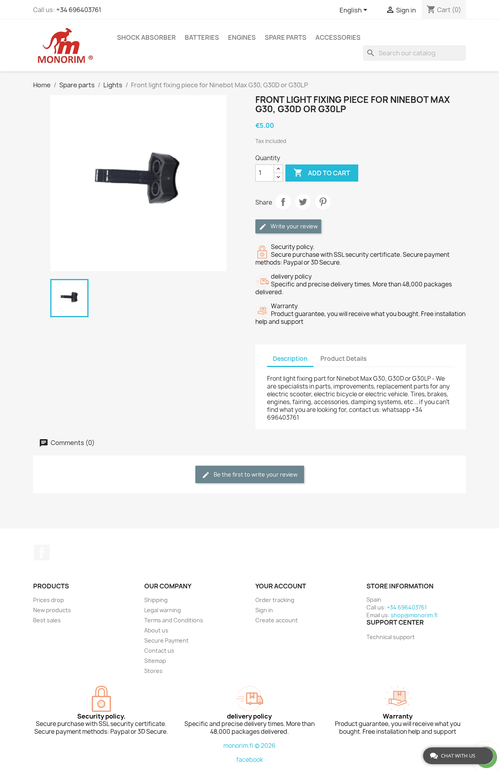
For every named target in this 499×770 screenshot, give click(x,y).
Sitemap (155, 660)
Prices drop (48, 600)
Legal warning (162, 610)
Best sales (47, 620)
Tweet (303, 202)
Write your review (293, 226)
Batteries (202, 37)
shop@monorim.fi (414, 615)
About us (156, 630)
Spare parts (285, 37)
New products (52, 610)
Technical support (390, 637)
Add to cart (322, 172)
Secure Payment (166, 640)
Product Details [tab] (343, 359)
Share (283, 202)
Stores (153, 671)
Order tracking (274, 600)
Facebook (42, 552)
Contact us (159, 650)
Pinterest (323, 202)
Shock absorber (146, 37)
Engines (242, 37)
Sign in (264, 610)
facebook (249, 760)
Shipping (156, 600)
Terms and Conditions (173, 620)
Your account (280, 586)
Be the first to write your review (254, 474)
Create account (276, 620)
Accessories (338, 37)
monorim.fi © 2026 (249, 746)
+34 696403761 (78, 9)
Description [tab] (290, 359)
